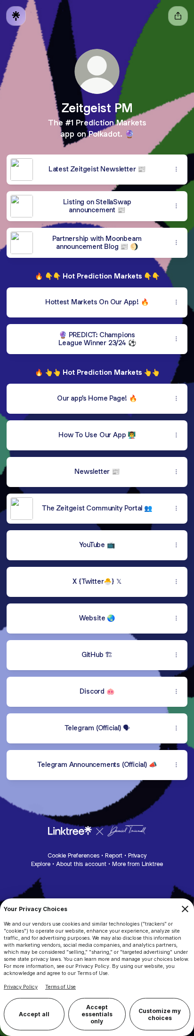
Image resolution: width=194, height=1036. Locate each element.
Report (113, 855)
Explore (40, 864)
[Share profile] (178, 16)
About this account (81, 864)
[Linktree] (16, 16)
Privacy (137, 855)
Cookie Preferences (73, 855)
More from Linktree (137, 864)
